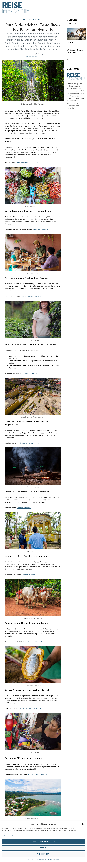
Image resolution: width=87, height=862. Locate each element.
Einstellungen (43, 854)
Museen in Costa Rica (31, 373)
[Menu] (83, 7)
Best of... (37, 20)
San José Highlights (40, 229)
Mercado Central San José (27, 162)
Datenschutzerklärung (45, 859)
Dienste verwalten (8, 836)
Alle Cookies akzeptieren (43, 842)
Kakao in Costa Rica (34, 641)
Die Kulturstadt (73, 43)
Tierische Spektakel (75, 60)
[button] (83, 824)
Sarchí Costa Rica (29, 574)
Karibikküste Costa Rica (37, 774)
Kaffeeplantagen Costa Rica (32, 296)
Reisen (27, 20)
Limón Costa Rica (24, 508)
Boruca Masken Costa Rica (30, 708)
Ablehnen (43, 848)
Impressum (56, 859)
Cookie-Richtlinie (32, 859)
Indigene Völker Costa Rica (28, 443)
